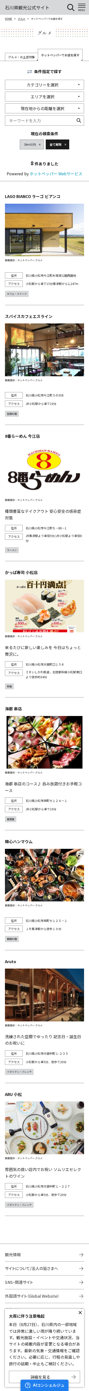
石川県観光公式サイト (27, 7)
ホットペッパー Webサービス (56, 174)
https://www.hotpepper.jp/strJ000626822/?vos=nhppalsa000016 (44, 493)
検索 (79, 120)
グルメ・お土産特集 (21, 57)
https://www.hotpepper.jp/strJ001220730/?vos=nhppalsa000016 (44, 1149)
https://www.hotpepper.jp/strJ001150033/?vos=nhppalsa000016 (44, 763)
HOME (8, 18)
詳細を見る (40, 1377)
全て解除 (56, 144)
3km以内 (30, 144)
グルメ (21, 18)
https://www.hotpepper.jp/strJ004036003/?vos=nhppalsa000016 (44, 1016)
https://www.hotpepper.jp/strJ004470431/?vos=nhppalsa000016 (44, 629)
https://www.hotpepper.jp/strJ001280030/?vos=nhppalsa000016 (44, 245)
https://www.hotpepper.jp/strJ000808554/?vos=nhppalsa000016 (44, 365)
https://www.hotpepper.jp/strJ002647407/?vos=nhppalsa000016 (44, 890)
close (80, 1313)
